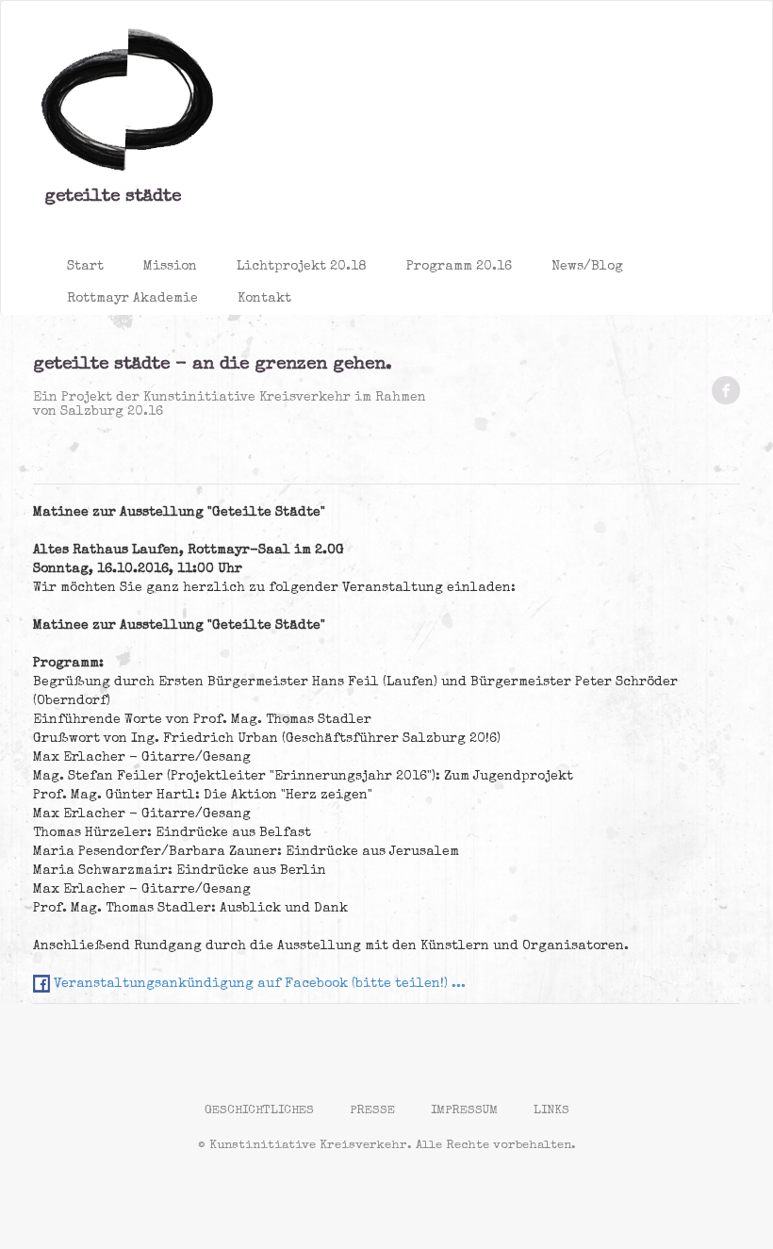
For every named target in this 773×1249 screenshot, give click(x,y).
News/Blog (587, 266)
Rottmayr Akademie (132, 298)
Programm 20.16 (459, 266)
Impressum (464, 1111)
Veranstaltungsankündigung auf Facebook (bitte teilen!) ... (258, 984)
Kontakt (264, 298)
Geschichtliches (259, 1111)
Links (551, 1111)
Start (85, 266)
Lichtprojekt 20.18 (302, 266)
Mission (170, 266)
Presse (372, 1111)
